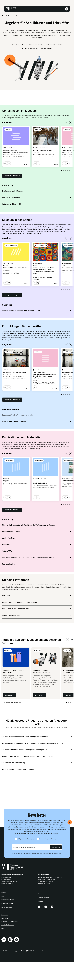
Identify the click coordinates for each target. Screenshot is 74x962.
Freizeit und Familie (7, 903)
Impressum (4, 915)
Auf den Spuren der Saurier (42, 150)
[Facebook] (39, 906)
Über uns (40, 894)
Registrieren (56, 847)
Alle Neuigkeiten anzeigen (12, 703)
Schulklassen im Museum (19, 45)
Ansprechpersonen (43, 897)
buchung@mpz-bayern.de (45, 881)
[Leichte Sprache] (16, 939)
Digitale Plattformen (47, 48)
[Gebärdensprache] (10, 939)
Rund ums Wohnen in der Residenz (15, 152)
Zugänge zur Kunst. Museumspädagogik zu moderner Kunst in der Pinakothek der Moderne (44, 375)
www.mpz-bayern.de (44, 883)
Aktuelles (40, 901)
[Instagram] (45, 906)
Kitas (3, 896)
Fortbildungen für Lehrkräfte (53, 45)
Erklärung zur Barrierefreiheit (9, 921)
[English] (3, 939)
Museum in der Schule (36, 45)
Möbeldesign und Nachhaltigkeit (14, 372)
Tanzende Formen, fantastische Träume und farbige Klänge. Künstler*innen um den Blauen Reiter (44, 270)
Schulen (3, 892)
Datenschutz (5, 918)
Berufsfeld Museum (7, 907)
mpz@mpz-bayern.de (7, 883)
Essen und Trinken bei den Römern (15, 268)
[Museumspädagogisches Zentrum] (12, 8)
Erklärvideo (36, 233)
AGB (2, 928)
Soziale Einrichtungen (8, 900)
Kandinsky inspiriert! (40, 483)
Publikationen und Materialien (30, 48)
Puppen (6, 481)
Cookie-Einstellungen (7, 925)
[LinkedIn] (52, 906)
